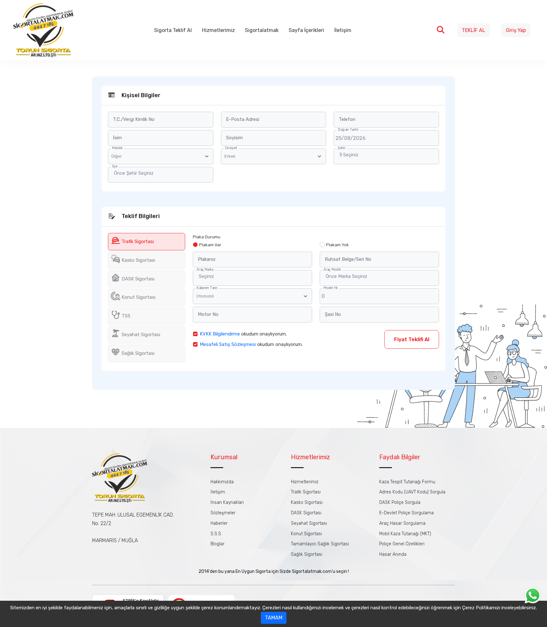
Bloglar (217, 544)
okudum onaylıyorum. (243, 334)
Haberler (219, 523)
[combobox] (386, 156)
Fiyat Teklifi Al (411, 339)
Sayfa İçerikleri (306, 30)
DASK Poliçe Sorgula (399, 502)
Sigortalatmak (262, 30)
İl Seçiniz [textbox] (349, 155)
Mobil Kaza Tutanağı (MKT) (405, 533)
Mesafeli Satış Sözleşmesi (228, 344)
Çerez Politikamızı (481, 608)
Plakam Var (210, 244)
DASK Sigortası (306, 513)
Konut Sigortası (306, 533)
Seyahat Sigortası (309, 523)
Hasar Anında (392, 554)
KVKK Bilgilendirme (220, 334)
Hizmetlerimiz (218, 30)
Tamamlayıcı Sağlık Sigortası (320, 544)
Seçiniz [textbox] (206, 276)
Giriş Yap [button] (516, 30)
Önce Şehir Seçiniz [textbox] (134, 173)
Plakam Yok (337, 244)
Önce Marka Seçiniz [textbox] (346, 276)
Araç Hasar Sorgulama (402, 523)
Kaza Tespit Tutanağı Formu (407, 482)
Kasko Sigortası (307, 502)
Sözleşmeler (223, 513)
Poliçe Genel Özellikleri (401, 544)
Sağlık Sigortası (306, 554)
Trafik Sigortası (306, 492)
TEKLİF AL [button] (473, 30)
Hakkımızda (222, 482)
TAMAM (273, 618)
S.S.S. (216, 533)
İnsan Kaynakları (227, 502)
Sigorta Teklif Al (173, 30)
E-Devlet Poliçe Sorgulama (406, 513)
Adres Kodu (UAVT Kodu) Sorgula (412, 492)
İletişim (342, 30)
